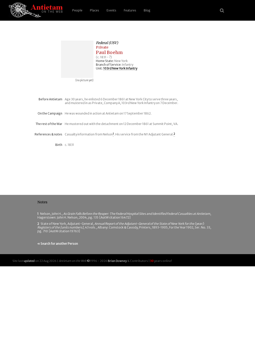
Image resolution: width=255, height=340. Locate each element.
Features (130, 10)
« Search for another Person (57, 243)
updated (29, 261)
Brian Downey (117, 261)
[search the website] (222, 10)
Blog (147, 10)
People (77, 10)
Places (94, 10)
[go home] (34, 10)
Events (111, 10)
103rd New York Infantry (120, 68)
